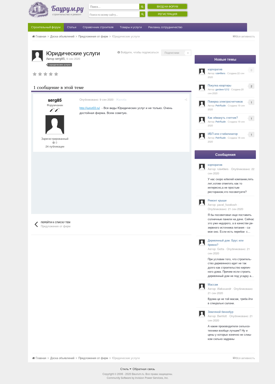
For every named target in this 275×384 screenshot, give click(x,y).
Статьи (71, 27)
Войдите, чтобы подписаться (140, 52)
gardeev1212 (222, 89)
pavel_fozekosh (227, 205)
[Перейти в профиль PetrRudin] (202, 103)
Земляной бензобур (220, 312)
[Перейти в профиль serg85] (37, 55)
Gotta (220, 249)
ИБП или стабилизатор (223, 134)
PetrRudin (220, 105)
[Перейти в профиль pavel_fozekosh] (202, 202)
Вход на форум (167, 6)
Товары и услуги (131, 27)
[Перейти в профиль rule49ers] (202, 71)
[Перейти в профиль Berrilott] (202, 313)
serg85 (60, 58)
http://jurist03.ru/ (89, 108)
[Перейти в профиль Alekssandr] (202, 286)
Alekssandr (224, 289)
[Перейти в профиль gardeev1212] (202, 87)
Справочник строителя (98, 27)
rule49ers (220, 73)
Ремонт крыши (217, 200)
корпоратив (215, 69)
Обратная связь (144, 369)
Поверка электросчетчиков (225, 101)
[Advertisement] (111, 182)
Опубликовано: (96, 99)
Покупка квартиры (219, 85)
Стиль (125, 369)
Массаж (213, 284)
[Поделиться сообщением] (186, 99)
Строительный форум (46, 27)
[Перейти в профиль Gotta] (202, 242)
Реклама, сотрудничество (165, 27)
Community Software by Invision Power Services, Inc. (137, 377)
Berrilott (222, 316)
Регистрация (167, 14)
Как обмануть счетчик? (223, 117)
